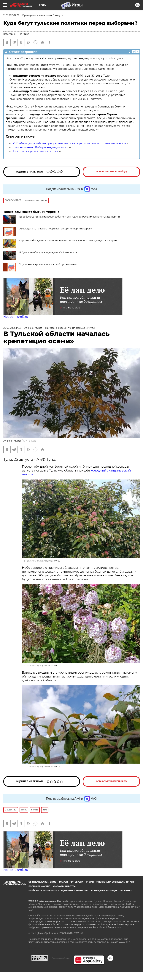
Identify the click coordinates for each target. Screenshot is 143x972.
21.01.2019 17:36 (11, 15)
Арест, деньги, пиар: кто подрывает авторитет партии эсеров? (55, 228)
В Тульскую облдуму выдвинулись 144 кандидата (48, 252)
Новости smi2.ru (15, 316)
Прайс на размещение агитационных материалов (58, 890)
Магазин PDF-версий (71, 882)
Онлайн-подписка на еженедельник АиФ (110, 882)
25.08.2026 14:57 (12, 327)
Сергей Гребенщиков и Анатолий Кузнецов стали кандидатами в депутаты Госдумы (68, 240)
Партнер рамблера (60, 958)
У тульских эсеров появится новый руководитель (48, 264)
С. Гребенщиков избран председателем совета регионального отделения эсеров (69, 143)
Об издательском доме (42, 882)
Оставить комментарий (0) (111, 171)
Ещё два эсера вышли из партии (35, 151)
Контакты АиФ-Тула (64, 886)
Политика (23, 34)
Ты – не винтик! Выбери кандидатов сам (41, 147)
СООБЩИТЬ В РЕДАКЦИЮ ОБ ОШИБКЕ (111, 890)
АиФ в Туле (29, 440)
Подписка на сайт (39, 886)
